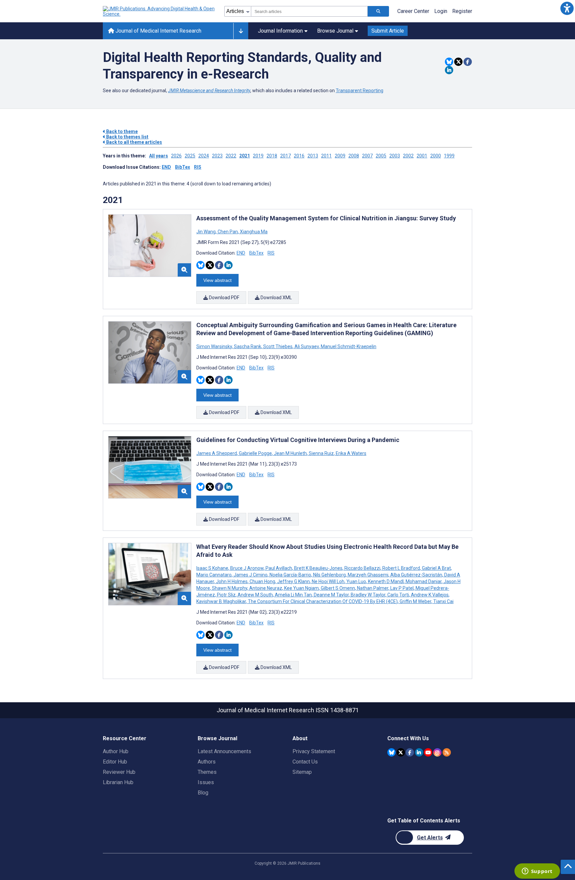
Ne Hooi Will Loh (328, 581)
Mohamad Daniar (424, 581)
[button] (566, 8)
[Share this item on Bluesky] (449, 62)
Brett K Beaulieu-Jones (318, 568)
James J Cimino (251, 574)
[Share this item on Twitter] (458, 62)
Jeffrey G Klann (293, 581)
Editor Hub (115, 762)
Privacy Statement (313, 751)
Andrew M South (255, 594)
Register (462, 11)
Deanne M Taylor (331, 594)
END (166, 167)
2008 (353, 155)
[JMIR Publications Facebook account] (410, 752)
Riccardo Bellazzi (362, 568)
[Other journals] (240, 31)
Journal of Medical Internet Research (157, 31)
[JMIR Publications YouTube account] (428, 752)
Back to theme (121, 131)
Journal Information (280, 31)
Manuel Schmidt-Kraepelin (348, 346)
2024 (203, 155)
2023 (217, 155)
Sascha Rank (247, 346)
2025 (190, 155)
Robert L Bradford (401, 568)
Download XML (276, 297)
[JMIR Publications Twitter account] (401, 752)
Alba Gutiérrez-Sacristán (416, 574)
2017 (285, 155)
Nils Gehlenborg (329, 574)
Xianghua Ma (253, 231)
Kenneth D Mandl (386, 581)
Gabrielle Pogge (255, 453)
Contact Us (305, 762)
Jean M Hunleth (290, 453)
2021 (244, 155)
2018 (272, 155)
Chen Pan (228, 231)
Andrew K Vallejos (430, 594)
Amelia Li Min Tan (293, 594)
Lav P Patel (402, 588)
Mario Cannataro (214, 574)
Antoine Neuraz (265, 588)
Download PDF (223, 297)
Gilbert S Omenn (338, 588)
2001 (422, 155)
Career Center (413, 11)
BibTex (182, 167)
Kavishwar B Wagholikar (221, 601)
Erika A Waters (350, 453)
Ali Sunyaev (306, 346)
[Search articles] (378, 11)
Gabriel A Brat (436, 568)
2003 (394, 155)
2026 (176, 155)
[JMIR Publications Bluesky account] (391, 752)
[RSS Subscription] (447, 752)
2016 (299, 155)
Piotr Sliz (226, 594)
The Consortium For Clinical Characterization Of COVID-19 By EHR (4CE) (323, 601)
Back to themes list (126, 136)
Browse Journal (335, 31)
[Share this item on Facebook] (468, 62)
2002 (408, 155)
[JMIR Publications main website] (159, 11)
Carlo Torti (398, 594)
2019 (258, 155)
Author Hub (115, 751)
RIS (197, 167)
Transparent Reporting (359, 90)
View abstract (217, 280)
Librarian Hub (118, 782)
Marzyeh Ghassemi (368, 574)
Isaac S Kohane (212, 568)
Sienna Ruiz (321, 453)
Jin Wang (206, 231)
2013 (312, 155)
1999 (449, 155)
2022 (231, 155)
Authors (207, 762)
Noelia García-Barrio (290, 574)
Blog (203, 792)
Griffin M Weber (415, 601)
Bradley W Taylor (368, 594)
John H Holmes (232, 581)
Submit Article (387, 31)
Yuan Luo (356, 581)
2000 (435, 155)
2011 (326, 155)
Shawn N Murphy (229, 588)
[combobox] (309, 11)
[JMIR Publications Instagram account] (437, 752)
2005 (381, 155)
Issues (206, 782)
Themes (207, 772)
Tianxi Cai (443, 601)
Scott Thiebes (277, 346)
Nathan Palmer (372, 588)
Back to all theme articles (133, 142)
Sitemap (302, 772)
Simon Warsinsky (214, 346)
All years (158, 155)
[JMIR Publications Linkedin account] (419, 752)
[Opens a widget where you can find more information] (537, 871)
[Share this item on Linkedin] (449, 70)
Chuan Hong (262, 581)
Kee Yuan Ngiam (301, 588)
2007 (367, 155)
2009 (340, 155)
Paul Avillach (279, 568)
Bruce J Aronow (247, 568)
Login (440, 11)
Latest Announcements (224, 751)
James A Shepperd (217, 453)
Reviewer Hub (119, 772)
